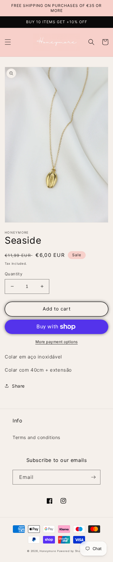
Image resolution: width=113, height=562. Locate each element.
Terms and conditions (36, 437)
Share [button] (18, 386)
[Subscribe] (93, 477)
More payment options (56, 341)
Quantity (13, 273)
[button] (8, 42)
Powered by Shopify (71, 551)
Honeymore (48, 551)
